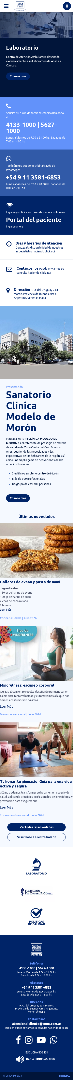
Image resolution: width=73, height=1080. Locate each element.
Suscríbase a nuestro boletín (36, 837)
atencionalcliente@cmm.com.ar (36, 1024)
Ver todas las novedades (37, 827)
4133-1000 (21, 124)
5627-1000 (46, 968)
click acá (50, 251)
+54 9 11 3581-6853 (33, 177)
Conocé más (18, 498)
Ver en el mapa (36, 297)
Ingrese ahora (14, 226)
